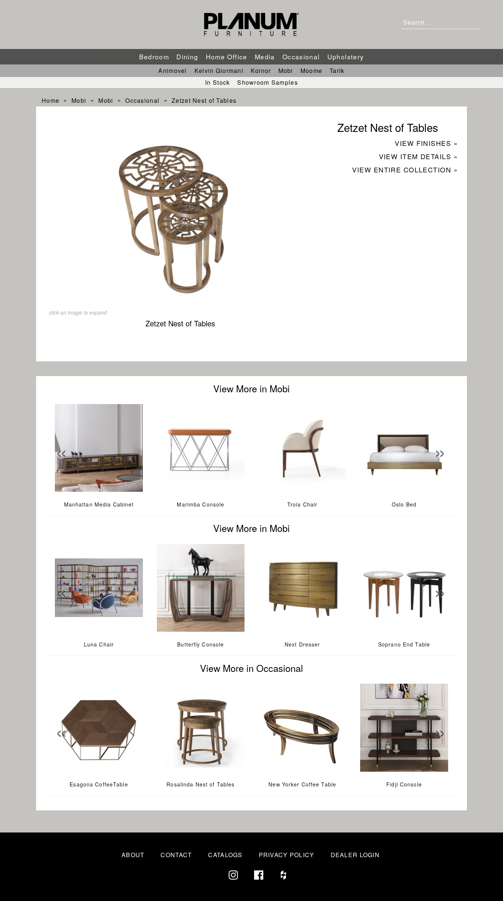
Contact (176, 855)
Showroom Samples (267, 82)
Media (265, 56)
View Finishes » (426, 143)
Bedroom (154, 56)
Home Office (226, 56)
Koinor (261, 70)
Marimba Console (200, 504)
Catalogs (225, 855)
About (133, 855)
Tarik (337, 70)
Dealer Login (355, 855)
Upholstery (345, 56)
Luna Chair (99, 644)
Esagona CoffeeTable (99, 784)
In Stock (217, 82)
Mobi (285, 70)
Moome (311, 70)
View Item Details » (418, 156)
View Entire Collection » (405, 169)
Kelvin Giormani (218, 70)
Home (50, 100)
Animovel (172, 70)
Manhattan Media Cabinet (99, 504)
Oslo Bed (404, 504)
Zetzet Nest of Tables (204, 100)
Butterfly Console (200, 644)
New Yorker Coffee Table (302, 784)
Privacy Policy (286, 855)
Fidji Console (404, 784)
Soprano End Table (404, 644)
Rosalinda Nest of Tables (200, 784)
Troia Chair (302, 504)
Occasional (301, 56)
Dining (187, 56)
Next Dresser (302, 644)
